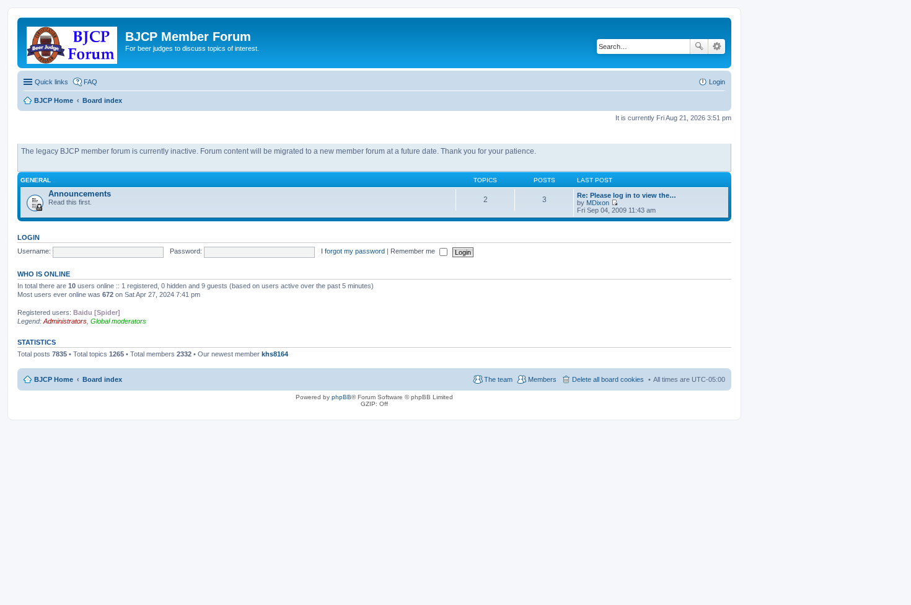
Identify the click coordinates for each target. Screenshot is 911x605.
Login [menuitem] (717, 82)
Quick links (51, 82)
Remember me (413, 251)
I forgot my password (353, 251)
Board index (102, 379)
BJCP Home (53, 379)
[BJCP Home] (72, 42)
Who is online (43, 274)
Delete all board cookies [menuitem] (608, 379)
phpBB (341, 397)
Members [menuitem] (542, 379)
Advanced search (716, 46)
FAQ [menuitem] (90, 82)
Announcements (79, 193)
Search (699, 46)
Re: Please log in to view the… (626, 195)
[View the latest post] (614, 202)
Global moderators (118, 321)
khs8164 (275, 354)
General (35, 180)
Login (28, 237)
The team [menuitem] (498, 379)
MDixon (597, 202)
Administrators (65, 321)
